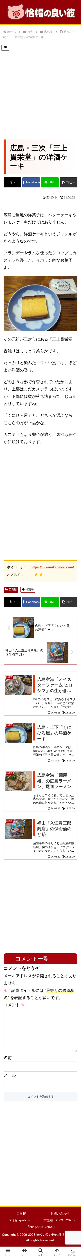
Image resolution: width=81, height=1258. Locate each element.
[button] (68, 182)
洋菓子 (30, 589)
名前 (8, 1057)
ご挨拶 (21, 1213)
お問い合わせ (59, 1213)
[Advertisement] (40, 91)
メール (10, 1075)
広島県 (13, 589)
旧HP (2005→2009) (41, 1227)
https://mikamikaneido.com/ (52, 567)
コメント (14, 1005)
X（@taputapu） (21, 1220)
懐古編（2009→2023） (59, 1220)
